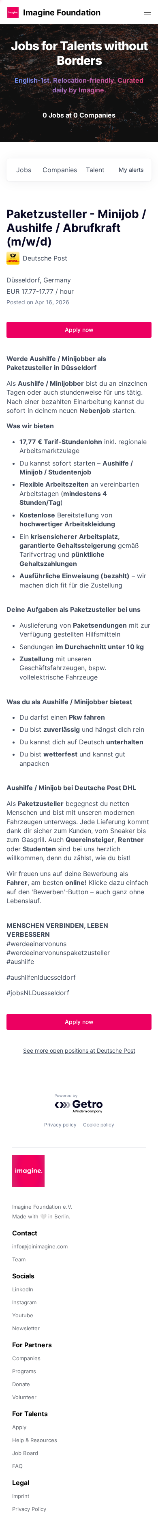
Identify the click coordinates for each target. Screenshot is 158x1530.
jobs (23, 170)
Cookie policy (98, 1125)
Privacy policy (60, 1125)
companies (60, 170)
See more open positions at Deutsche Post (79, 1050)
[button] (13, 12)
